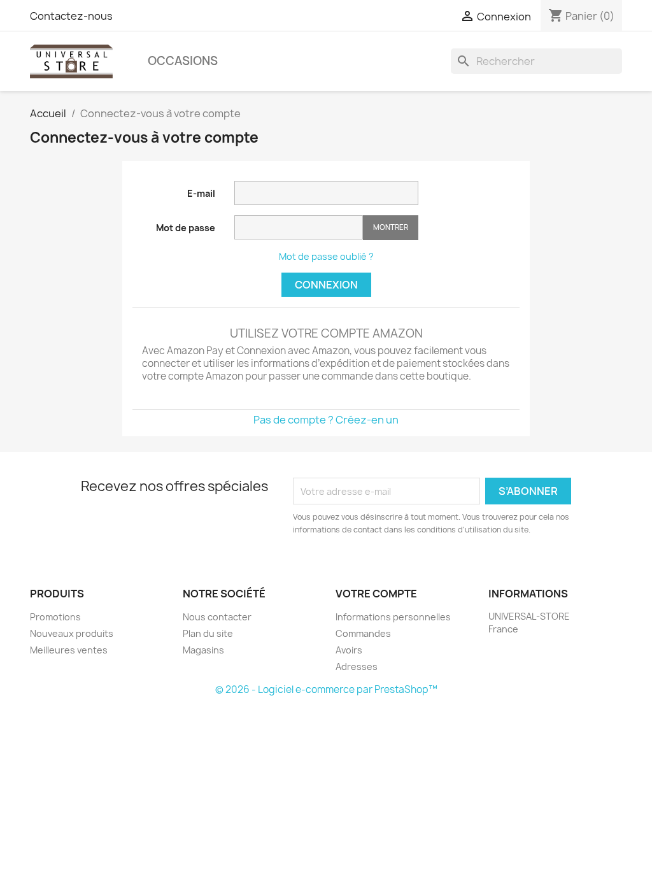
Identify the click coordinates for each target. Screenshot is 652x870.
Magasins (203, 650)
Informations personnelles (393, 617)
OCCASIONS (183, 61)
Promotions (55, 617)
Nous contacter (217, 617)
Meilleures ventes (69, 650)
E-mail (201, 193)
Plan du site (208, 633)
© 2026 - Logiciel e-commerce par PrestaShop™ (326, 689)
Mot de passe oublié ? (326, 256)
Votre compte (376, 594)
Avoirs (349, 650)
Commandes (363, 633)
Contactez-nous (71, 16)
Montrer (390, 227)
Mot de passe (185, 228)
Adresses (357, 666)
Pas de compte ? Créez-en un (326, 420)
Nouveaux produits (71, 633)
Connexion (326, 285)
